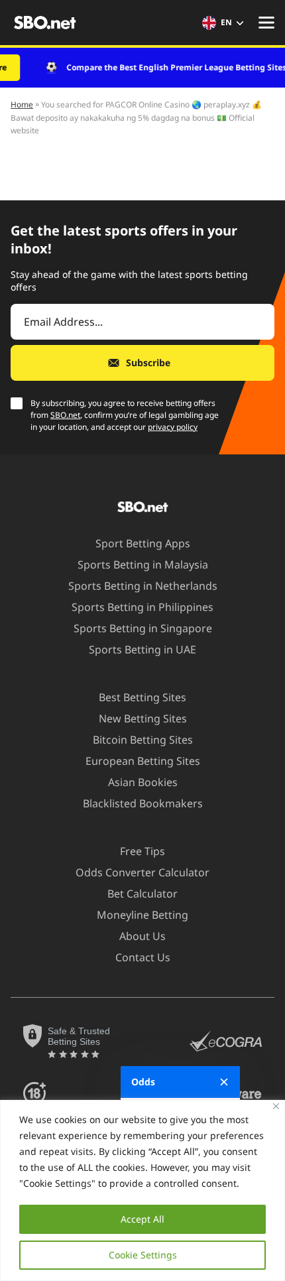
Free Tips (142, 851)
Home (22, 104)
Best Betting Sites (142, 697)
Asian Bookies (143, 782)
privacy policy (173, 427)
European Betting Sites (143, 761)
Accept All (142, 1219)
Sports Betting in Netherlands (142, 585)
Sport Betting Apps (142, 543)
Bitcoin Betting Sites (143, 739)
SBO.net (65, 415)
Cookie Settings (143, 1254)
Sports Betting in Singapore (143, 628)
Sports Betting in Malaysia (143, 564)
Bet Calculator (142, 893)
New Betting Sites (143, 718)
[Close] (276, 1106)
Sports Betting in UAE (142, 649)
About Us (142, 936)
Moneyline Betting (142, 915)
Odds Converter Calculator (142, 872)
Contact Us (142, 957)
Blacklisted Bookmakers (143, 803)
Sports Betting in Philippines (142, 607)
